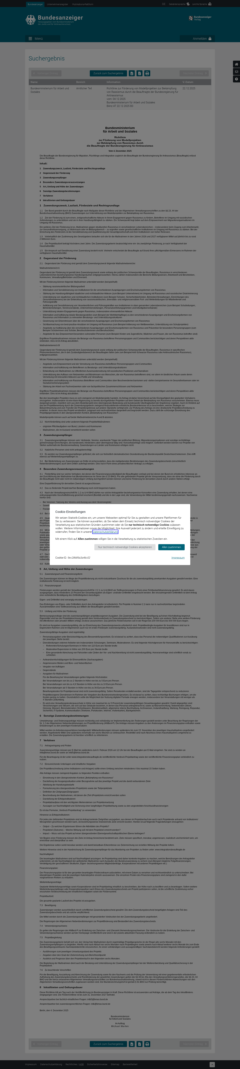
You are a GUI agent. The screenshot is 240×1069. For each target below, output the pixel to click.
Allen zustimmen (171, 547)
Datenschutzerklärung (105, 531)
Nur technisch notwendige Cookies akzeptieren (125, 547)
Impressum (178, 557)
